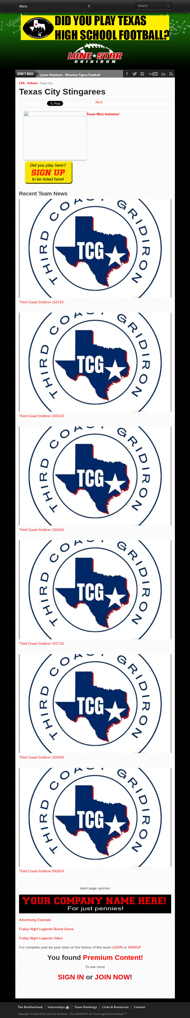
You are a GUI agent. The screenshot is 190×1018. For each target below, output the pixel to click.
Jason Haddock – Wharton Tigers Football (70, 73)
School (32, 83)
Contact (139, 1007)
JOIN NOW (112, 977)
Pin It (98, 102)
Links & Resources (115, 1007)
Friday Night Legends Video (41, 938)
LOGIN (117, 947)
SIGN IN (71, 977)
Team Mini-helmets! (103, 114)
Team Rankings (85, 1007)
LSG (22, 83)
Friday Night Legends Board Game (46, 929)
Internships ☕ (58, 1007)
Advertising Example (35, 920)
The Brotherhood (30, 1007)
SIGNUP (134, 947)
